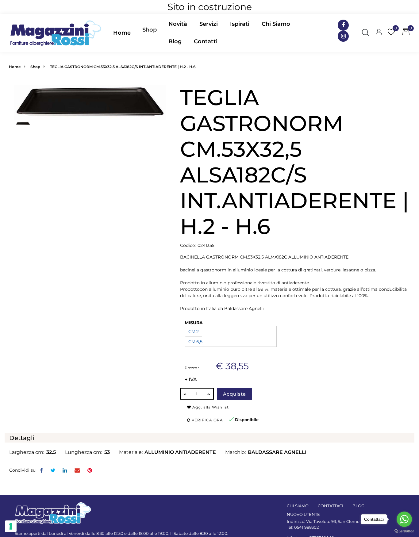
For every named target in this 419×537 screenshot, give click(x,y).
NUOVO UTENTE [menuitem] (303, 514)
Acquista (234, 394)
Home (15, 66)
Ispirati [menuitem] (239, 24)
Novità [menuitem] (177, 24)
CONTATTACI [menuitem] (330, 505)
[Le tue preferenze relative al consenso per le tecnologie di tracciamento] (11, 526)
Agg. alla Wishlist (210, 407)
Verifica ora (206, 420)
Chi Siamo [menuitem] (276, 24)
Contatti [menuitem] (205, 41)
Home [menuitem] (122, 32)
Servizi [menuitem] (208, 24)
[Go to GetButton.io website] (404, 531)
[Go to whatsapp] (404, 519)
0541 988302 (306, 527)
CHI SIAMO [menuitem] (298, 505)
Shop (149, 29)
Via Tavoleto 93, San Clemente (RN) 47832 (347, 521)
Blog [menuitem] (175, 41)
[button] (90, 102)
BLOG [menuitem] (358, 505)
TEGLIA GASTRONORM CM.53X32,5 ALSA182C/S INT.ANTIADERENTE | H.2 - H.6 (123, 66)
